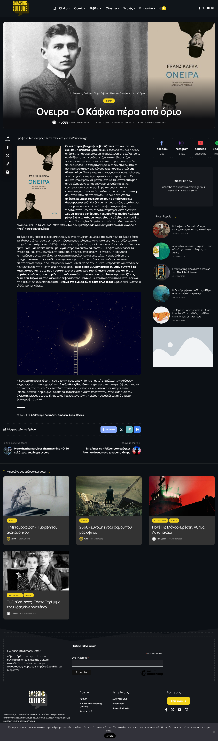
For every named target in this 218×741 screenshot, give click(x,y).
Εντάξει (110, 736)
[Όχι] (213, 732)
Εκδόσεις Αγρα (66, 415)
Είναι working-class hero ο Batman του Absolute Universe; (191, 270)
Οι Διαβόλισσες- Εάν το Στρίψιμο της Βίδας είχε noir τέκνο (33, 604)
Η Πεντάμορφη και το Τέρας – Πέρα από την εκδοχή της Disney (191, 292)
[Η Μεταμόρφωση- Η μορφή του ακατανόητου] (36, 496)
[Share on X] (7, 156)
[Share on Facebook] (7, 147)
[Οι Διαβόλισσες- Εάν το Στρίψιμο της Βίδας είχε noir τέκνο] (36, 570)
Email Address (80, 658)
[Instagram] (213, 8)
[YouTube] (208, 8)
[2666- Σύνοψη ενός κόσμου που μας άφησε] (109, 496)
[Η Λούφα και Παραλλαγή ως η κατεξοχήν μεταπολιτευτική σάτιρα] (161, 229)
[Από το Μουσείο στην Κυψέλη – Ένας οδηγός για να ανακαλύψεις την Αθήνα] (161, 251)
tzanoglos (161, 539)
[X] (203, 8)
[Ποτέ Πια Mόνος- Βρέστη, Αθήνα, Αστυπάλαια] (182, 496)
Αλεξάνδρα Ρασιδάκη (43, 415)
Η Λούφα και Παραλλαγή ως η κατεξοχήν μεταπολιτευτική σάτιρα (191, 228)
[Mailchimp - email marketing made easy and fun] (151, 675)
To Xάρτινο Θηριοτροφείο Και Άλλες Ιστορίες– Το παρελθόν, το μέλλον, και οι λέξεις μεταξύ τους (191, 313)
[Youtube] (200, 148)
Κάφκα (80, 415)
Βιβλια (109, 100)
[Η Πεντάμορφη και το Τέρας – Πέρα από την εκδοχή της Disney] (161, 293)
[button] (54, 8)
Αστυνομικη (160, 520)
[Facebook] (199, 8)
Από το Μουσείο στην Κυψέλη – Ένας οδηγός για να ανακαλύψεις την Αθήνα (192, 249)
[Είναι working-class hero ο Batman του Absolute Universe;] (161, 272)
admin (64, 122)
